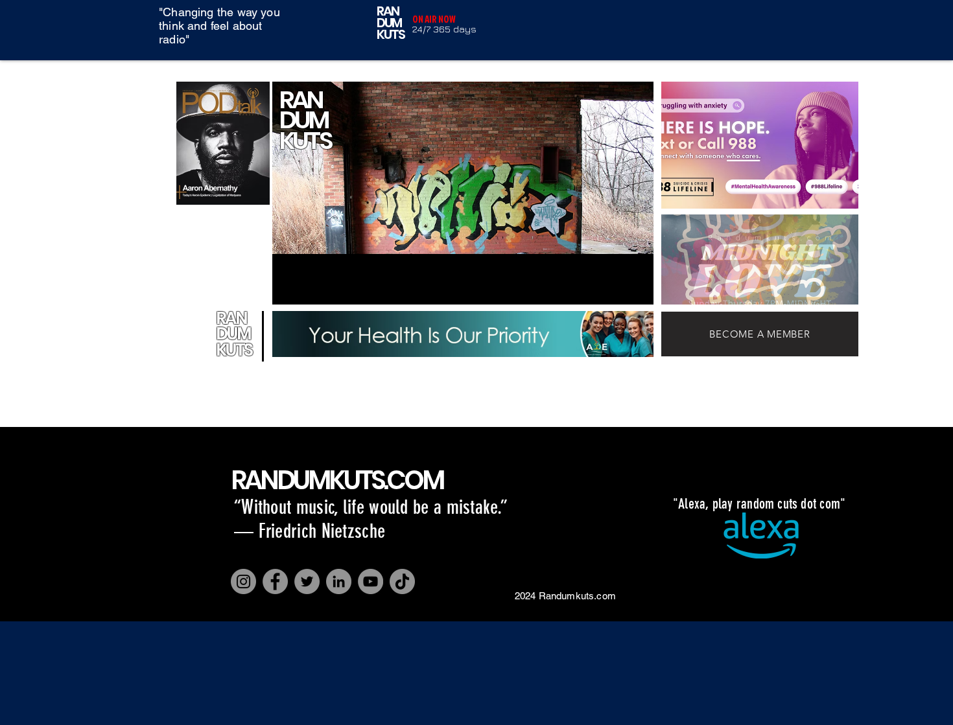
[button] (759, 145)
